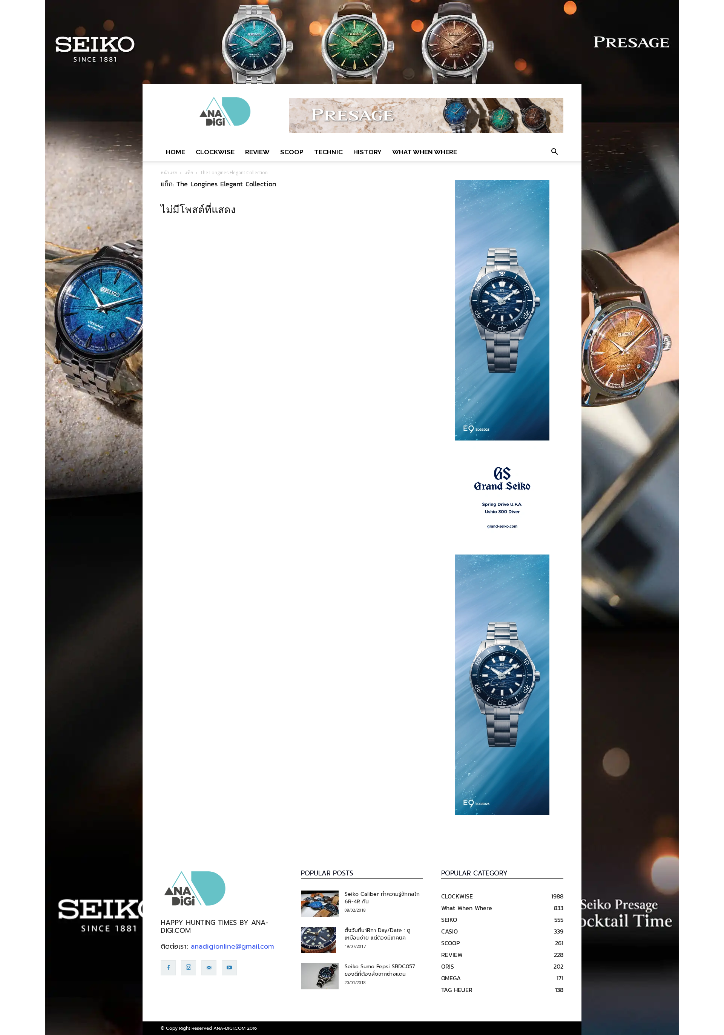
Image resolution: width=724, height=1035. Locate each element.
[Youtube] (229, 967)
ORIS (447, 966)
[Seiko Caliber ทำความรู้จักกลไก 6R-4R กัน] (320, 904)
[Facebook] (168, 967)
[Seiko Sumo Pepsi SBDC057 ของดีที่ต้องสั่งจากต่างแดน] (320, 976)
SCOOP (292, 152)
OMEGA (451, 978)
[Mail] (208, 967)
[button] (554, 152)
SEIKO (449, 919)
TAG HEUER (456, 989)
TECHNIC (328, 152)
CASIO (449, 931)
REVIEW (257, 152)
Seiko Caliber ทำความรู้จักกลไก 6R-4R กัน (382, 898)
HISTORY (367, 152)
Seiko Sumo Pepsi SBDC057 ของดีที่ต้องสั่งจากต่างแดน (380, 970)
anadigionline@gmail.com (232, 946)
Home (175, 152)
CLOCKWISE (215, 152)
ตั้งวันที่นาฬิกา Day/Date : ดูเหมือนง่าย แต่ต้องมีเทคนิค (377, 934)
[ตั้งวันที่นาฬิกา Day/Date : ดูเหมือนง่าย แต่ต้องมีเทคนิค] (318, 940)
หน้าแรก (169, 172)
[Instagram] (188, 967)
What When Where (424, 152)
